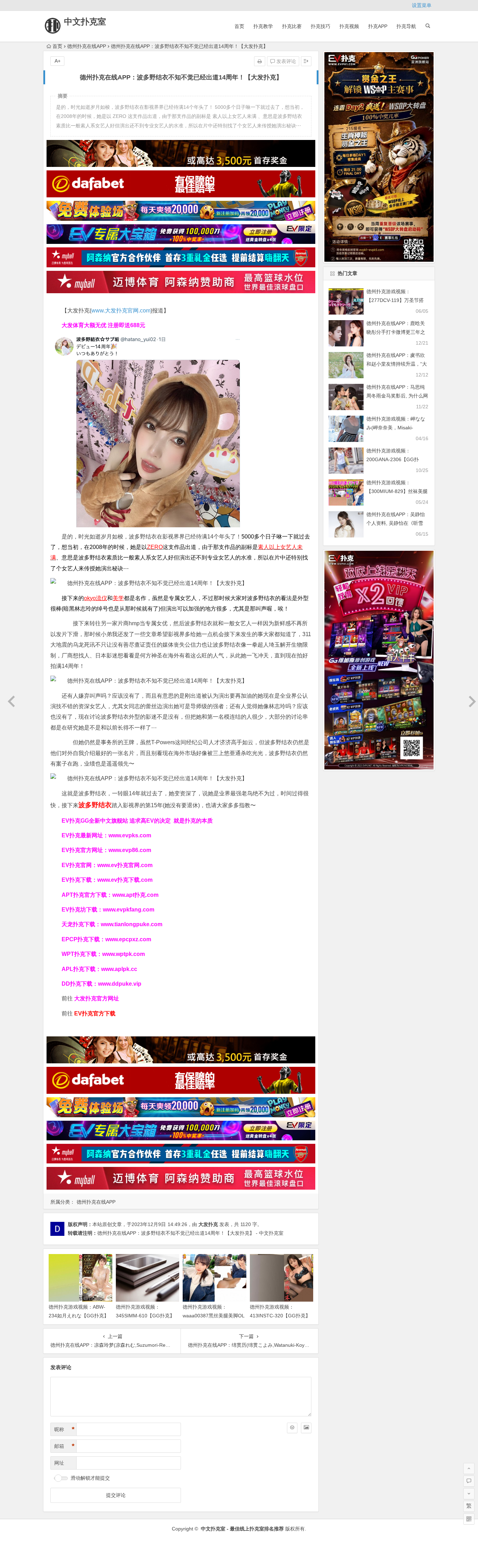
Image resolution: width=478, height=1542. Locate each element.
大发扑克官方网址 (96, 998)
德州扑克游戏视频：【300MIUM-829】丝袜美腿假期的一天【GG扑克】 (397, 491)
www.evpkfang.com (128, 910)
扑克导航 (406, 26)
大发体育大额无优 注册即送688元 (103, 325)
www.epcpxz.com (128, 939)
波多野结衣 (95, 805)
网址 (59, 1463)
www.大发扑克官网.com (120, 311)
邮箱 (64, 1446)
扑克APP (377, 26)
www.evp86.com (129, 850)
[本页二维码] (469, 1519)
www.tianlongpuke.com (131, 924)
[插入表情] (292, 1428)
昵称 (64, 1429)
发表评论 (285, 61)
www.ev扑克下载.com (125, 880)
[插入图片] (306, 1428)
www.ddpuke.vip (119, 984)
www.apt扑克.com (136, 895)
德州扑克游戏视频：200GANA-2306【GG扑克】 (392, 459)
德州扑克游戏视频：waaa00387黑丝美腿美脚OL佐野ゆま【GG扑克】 (214, 1315)
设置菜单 (421, 5)
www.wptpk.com (123, 954)
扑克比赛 (292, 26)
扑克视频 (349, 26)
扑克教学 (263, 26)
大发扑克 (208, 1224)
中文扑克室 (85, 21)
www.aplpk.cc (119, 969)
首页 (239, 26)
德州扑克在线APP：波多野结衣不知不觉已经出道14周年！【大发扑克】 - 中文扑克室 (190, 1233)
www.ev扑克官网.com (125, 865)
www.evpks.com (129, 835)
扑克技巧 (320, 26)
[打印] (259, 61)
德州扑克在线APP (86, 46)
